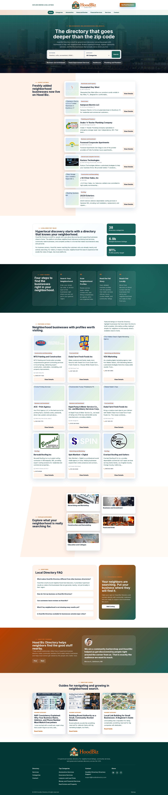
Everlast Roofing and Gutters (116, 455)
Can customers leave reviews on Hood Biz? (52, 600)
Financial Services (96, 12)
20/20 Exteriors (87, 196)
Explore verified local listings (43, 5)
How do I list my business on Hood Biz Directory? (54, 594)
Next (42, 661)
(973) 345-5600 (74, 423)
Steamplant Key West (89, 87)
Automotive (69, 12)
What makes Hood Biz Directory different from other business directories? (64, 579)
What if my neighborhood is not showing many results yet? (58, 607)
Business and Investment (56, 62)
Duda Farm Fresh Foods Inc (81, 357)
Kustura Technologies (89, 160)
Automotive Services (66, 772)
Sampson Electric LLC (89, 105)
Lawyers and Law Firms (67, 778)
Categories (59, 12)
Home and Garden (82, 12)
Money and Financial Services (69, 781)
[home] (84, 752)
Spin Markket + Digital (78, 455)
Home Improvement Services (79, 62)
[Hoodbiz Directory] (84, 5)
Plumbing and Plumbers (112, 62)
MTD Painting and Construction (47, 357)
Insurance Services (66, 775)
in (113, 772)
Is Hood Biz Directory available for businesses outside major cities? (61, 614)
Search (115, 54)
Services (108, 12)
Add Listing (110, 606)
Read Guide (38, 731)
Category (89, 53)
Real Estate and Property (68, 784)
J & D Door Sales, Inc (89, 178)
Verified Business (127, 5)
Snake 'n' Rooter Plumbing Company (96, 123)
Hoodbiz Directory (42, 792)
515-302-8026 (74, 469)
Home (51, 12)
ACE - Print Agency (42, 407)
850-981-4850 (109, 370)
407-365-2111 (74, 371)
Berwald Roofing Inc (42, 455)
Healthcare (97, 62)
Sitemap (133, 792)
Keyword (52, 53)
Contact (116, 12)
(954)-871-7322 (39, 375)
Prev (35, 661)
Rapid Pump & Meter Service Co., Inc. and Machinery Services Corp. (84, 408)
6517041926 (38, 471)
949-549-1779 (39, 421)
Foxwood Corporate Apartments (94, 142)
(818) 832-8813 (109, 468)
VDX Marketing (110, 357)
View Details (128, 93)
